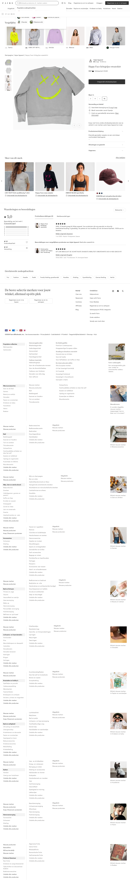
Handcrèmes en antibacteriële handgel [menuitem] (42, 586)
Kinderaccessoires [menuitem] (9, 744)
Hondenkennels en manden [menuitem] (38, 778)
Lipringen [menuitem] (32, 635)
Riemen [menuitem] (31, 530)
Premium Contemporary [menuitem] (64, 345)
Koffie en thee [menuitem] (8, 498)
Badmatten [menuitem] (33, 431)
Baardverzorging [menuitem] (34, 803)
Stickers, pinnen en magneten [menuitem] (13, 697)
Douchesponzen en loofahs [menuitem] (38, 589)
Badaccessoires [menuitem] (34, 425)
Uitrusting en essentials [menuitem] (11, 727)
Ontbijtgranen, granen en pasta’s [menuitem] (11, 494)
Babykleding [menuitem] (7, 746)
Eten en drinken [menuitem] (8, 388)
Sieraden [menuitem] (6, 397)
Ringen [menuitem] (5, 657)
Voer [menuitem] (30, 781)
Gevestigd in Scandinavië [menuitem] (64, 377)
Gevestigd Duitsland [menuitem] (63, 374)
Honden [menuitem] (6, 772)
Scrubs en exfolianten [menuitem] (36, 592)
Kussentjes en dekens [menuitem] (66, 396)
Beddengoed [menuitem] (33, 393)
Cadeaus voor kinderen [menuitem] (37, 371)
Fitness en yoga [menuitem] (8, 592)
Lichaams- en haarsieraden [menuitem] (12, 635)
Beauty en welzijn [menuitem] (9, 394)
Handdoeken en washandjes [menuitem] (38, 729)
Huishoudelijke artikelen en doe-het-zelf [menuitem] (72, 388)
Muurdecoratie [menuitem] (64, 399)
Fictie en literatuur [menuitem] (9, 858)
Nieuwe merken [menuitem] (34, 385)
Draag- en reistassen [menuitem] (36, 764)
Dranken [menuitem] (6, 490)
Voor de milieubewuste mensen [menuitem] (39, 365)
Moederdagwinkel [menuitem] (35, 345)
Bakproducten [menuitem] (8, 487)
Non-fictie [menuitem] (6, 861)
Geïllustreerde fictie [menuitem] (36, 855)
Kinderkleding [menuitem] (8, 749)
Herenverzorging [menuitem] (9, 606)
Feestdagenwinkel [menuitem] (35, 357)
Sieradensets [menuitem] (7, 649)
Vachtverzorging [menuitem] (34, 784)
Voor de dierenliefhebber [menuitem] (37, 368)
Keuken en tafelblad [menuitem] (66, 390)
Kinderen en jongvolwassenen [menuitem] (13, 864)
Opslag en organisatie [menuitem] (66, 393)
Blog (69, 3)
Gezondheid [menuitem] (33, 787)
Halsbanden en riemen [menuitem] (36, 772)
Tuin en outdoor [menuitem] (34, 399)
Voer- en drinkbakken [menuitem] (36, 761)
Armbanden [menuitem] (7, 637)
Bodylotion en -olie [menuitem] (35, 583)
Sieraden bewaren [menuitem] (9, 652)
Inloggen (99, 3)
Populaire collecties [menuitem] (10, 344)
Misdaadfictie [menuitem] (33, 849)
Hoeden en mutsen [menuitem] (35, 541)
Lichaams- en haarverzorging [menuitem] (39, 721)
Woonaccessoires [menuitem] (9, 386)
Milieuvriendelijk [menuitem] (8, 850)
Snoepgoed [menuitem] (7, 504)
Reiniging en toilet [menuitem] (35, 767)
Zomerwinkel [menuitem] (33, 351)
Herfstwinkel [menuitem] (33, 354)
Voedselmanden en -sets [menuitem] (11, 515)
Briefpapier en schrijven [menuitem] (11, 695)
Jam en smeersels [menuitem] (9, 509)
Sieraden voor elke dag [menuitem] (37, 374)
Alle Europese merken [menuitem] (63, 365)
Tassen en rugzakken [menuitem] (36, 527)
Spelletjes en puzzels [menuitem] (10, 683)
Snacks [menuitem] (5, 512)
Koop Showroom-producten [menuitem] (12, 533)
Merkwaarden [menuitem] (7, 347)
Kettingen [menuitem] (6, 654)
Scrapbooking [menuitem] (34, 680)
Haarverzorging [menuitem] (8, 600)
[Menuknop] (2, 14)
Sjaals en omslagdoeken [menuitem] (37, 547)
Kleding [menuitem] (6, 544)
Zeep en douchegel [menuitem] (35, 594)
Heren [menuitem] (5, 408)
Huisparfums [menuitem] (63, 385)
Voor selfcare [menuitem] (33, 377)
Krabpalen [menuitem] (32, 775)
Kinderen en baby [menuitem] (9, 403)
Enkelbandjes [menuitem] (33, 626)
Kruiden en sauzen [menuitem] (9, 501)
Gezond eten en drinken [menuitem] (64, 354)
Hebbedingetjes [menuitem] (34, 362)
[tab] (44, 216)
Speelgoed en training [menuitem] (36, 789)
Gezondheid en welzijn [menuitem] (11, 597)
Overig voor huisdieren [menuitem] (11, 775)
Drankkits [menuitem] (32, 493)
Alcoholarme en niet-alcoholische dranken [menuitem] (43, 487)
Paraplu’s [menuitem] (32, 564)
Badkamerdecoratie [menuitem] (36, 428)
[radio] (91, 98)
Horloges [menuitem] (32, 561)
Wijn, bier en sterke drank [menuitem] (12, 485)
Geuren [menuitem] (5, 594)
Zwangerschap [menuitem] (8, 729)
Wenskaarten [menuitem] (7, 689)
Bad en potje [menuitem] (33, 718)
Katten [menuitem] (5, 770)
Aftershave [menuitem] (32, 809)
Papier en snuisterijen (81, 8)
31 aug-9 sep (112, 107)
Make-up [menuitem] (6, 603)
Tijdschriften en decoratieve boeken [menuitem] (12, 867)
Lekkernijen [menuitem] (33, 792)
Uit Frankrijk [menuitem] (60, 371)
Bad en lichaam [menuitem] (8, 589)
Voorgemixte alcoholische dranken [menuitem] (41, 485)
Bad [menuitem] (30, 390)
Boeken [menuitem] (5, 411)
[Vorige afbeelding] (74, 125)
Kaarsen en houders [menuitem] (36, 396)
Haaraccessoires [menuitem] (34, 538)
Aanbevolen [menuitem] (7, 350)
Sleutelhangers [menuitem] (34, 544)
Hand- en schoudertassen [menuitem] (37, 569)
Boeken (119, 8)
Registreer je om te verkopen (83, 3)
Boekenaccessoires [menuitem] (9, 871)
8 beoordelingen (9, 223)
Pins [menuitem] (4, 640)
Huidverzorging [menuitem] (8, 611)
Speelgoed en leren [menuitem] (10, 738)
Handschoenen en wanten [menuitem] (38, 535)
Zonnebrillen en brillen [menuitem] (36, 549)
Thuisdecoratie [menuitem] (34, 402)
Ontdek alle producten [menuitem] (11, 470)
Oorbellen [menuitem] (6, 646)
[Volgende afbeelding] (79, 125)
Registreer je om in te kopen (117, 3)
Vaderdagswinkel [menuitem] (35, 348)
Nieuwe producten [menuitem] (35, 388)
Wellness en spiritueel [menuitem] (10, 614)
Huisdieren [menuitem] (7, 405)
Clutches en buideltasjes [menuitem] (37, 532)
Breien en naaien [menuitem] (34, 677)
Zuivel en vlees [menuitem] (8, 506)
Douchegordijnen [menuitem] (35, 434)
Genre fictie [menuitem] (33, 847)
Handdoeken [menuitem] (33, 437)
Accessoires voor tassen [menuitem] (37, 566)
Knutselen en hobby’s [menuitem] (10, 680)
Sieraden (69, 8)
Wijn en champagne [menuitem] (36, 476)
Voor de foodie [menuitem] (61, 357)
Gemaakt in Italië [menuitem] (62, 380)
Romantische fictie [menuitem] (35, 852)
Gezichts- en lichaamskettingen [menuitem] (40, 632)
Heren (114, 8)
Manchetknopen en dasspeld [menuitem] (13, 643)
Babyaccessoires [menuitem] (9, 741)
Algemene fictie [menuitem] (34, 844)
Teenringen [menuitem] (33, 640)
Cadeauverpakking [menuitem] (9, 686)
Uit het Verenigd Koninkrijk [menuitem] (65, 368)
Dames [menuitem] (5, 391)
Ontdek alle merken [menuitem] (10, 467)
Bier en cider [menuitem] (33, 479)
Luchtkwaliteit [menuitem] (34, 712)
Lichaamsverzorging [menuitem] (36, 806)
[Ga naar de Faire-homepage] (8, 3)
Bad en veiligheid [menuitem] (9, 724)
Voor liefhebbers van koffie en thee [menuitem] (68, 360)
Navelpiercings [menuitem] (34, 629)
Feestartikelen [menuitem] (8, 692)
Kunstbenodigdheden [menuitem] (36, 672)
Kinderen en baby (96, 8)
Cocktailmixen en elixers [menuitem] (37, 490)
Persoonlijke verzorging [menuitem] (11, 609)
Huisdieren (107, 8)
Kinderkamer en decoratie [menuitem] (12, 732)
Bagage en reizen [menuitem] (35, 555)
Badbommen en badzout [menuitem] (37, 580)
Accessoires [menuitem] (7, 538)
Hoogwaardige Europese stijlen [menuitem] (66, 348)
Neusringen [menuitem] (33, 637)
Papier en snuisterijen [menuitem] (10, 400)
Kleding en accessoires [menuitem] (37, 770)
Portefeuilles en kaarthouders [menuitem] (39, 558)
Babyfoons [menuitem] (32, 715)
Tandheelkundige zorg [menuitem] (36, 724)
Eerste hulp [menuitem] (33, 727)
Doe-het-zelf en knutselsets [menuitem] (38, 675)
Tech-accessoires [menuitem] (35, 552)
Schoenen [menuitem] (6, 541)
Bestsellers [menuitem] (7, 847)
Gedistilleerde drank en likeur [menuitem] (39, 482)
